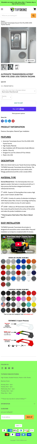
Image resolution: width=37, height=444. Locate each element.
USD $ (17, 425)
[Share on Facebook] (2, 121)
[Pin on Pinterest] (13, 121)
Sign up (29, 417)
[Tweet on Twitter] (6, 121)
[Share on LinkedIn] (9, 121)
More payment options (18, 113)
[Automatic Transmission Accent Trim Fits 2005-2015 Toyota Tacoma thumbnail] (4, 67)
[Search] (33, 15)
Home (3, 21)
